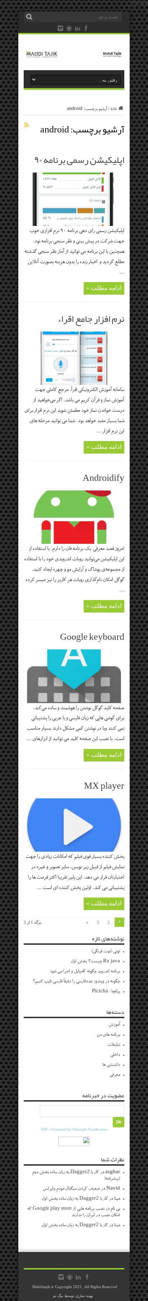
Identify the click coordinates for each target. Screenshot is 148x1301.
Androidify (103, 477)
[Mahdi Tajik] (74, 52)
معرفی (115, 1074)
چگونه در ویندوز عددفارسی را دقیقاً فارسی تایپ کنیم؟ (76, 981)
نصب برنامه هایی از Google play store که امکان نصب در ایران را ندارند (73, 1212)
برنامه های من (108, 1034)
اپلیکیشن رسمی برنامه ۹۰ (79, 159)
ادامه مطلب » (104, 288)
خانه (113, 109)
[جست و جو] (29, 16)
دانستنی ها (111, 1064)
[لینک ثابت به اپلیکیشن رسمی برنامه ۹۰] (74, 224)
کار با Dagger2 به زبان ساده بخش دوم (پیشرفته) (76, 1175)
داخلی (115, 1054)
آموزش (114, 1024)
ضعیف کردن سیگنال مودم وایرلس (71, 1188)
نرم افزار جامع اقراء (90, 318)
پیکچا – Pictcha (106, 991)
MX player (104, 785)
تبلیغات (113, 1044)
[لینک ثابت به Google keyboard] (74, 701)
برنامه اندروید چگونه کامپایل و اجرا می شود (85, 971)
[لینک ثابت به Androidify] (74, 542)
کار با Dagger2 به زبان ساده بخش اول (75, 1198)
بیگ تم (58, 1295)
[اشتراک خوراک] (26, 125)
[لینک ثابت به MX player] (74, 850)
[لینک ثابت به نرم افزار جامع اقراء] (74, 383)
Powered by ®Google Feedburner (79, 1129)
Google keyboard (92, 636)
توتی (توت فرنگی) (105, 951)
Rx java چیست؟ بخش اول (95, 961)
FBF (44, 1129)
